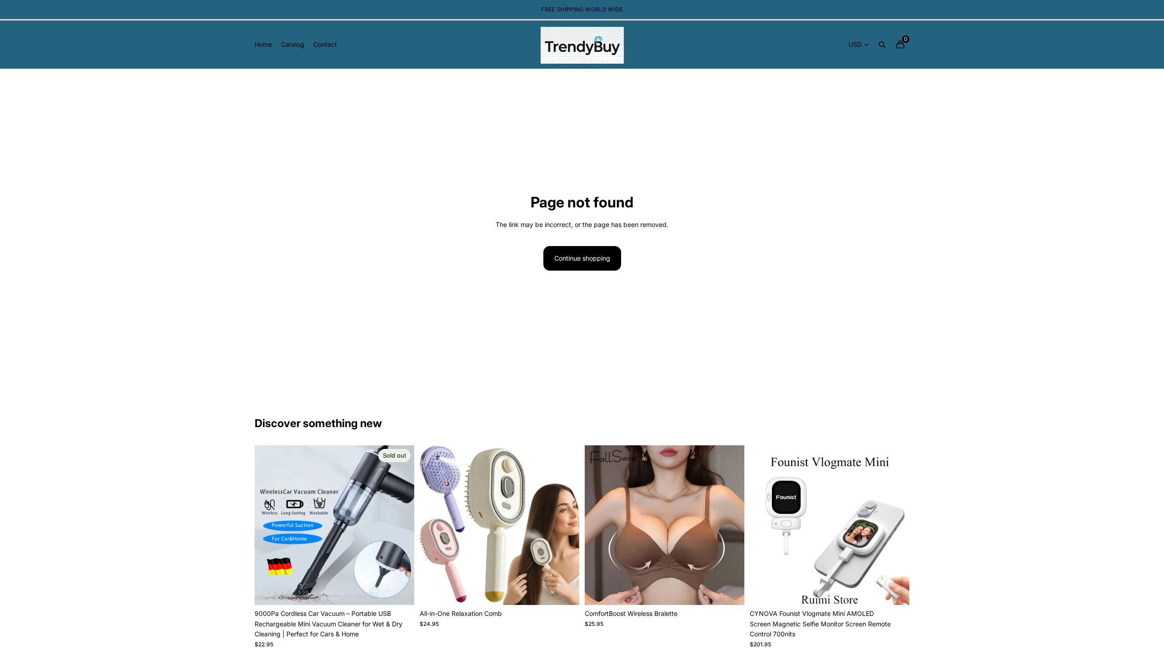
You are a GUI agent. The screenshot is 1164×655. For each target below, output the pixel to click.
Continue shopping (582, 258)
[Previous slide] (268, 525)
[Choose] (565, 591)
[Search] (882, 45)
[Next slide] (400, 525)
